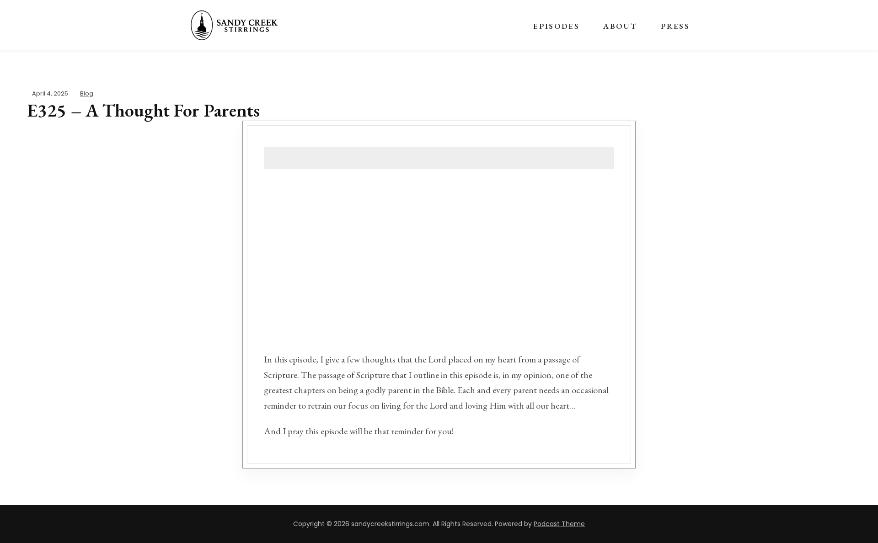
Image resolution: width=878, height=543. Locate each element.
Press (675, 26)
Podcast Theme (559, 523)
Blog (86, 93)
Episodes (556, 26)
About (620, 26)
